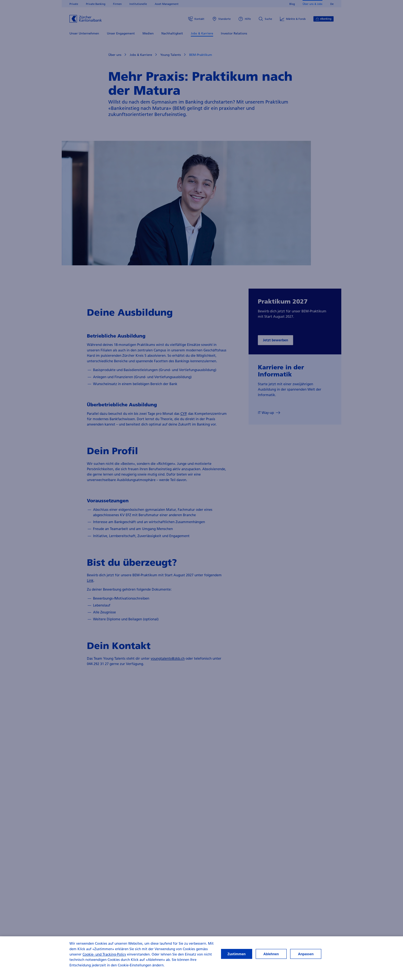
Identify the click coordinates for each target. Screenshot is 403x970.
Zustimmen (236, 954)
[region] (201, 953)
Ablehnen (271, 954)
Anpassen (306, 954)
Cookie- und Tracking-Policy (104, 954)
